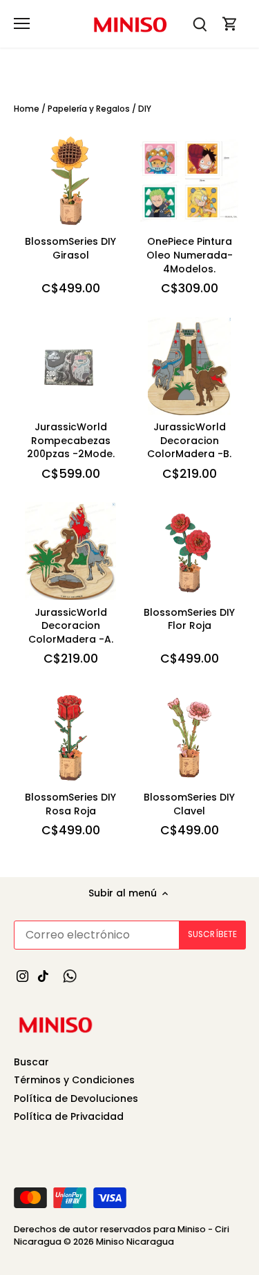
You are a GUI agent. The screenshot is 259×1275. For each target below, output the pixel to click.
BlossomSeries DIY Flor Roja (189, 619)
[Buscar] (199, 24)
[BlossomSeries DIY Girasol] (70, 181)
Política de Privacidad (69, 1116)
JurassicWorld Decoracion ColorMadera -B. (189, 440)
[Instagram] (22, 976)
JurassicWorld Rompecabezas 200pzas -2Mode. (71, 440)
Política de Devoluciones (76, 1098)
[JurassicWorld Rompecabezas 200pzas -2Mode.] (70, 366)
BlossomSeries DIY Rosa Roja (70, 804)
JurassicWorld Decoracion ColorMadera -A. (70, 625)
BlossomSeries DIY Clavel (189, 804)
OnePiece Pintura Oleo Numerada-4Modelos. (189, 254)
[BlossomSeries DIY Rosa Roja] (70, 736)
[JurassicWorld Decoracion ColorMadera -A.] (70, 551)
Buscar (31, 1062)
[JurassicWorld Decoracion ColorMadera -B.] (189, 366)
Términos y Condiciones (74, 1080)
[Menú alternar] (22, 23)
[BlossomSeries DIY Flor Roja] (189, 551)
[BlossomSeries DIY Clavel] (189, 736)
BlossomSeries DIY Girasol (70, 248)
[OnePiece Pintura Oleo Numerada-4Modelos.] (189, 181)
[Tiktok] (43, 976)
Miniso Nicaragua (135, 1241)
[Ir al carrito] (230, 24)
